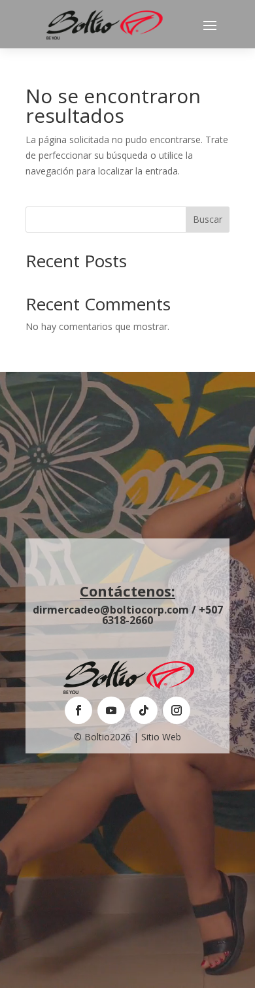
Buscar (207, 219)
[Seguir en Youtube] (111, 710)
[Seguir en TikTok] (144, 710)
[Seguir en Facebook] (78, 710)
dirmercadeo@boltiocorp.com (111, 609)
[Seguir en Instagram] (176, 710)
